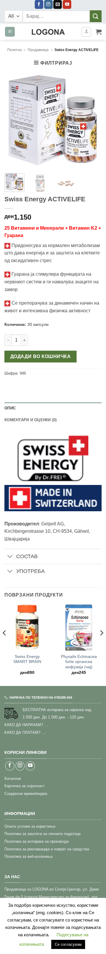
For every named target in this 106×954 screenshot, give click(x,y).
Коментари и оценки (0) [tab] (30, 420)
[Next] (92, 120)
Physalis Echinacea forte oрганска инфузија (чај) (79, 661)
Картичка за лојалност (24, 786)
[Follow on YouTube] (67, 4)
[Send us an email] (57, 4)
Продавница (38, 50)
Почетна (14, 50)
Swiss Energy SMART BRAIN (27, 659)
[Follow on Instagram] (48, 4)
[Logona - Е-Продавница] (48, 31)
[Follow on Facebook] (39, 4)
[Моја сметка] (86, 32)
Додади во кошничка (40, 356)
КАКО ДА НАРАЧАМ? (23, 725)
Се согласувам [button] (68, 944)
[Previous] (14, 120)
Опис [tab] (10, 408)
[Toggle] (10, 557)
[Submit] (96, 16)
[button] (10, 32)
